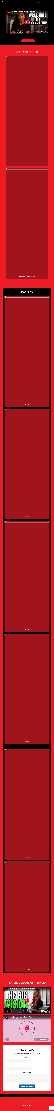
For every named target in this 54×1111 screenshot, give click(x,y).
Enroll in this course (27, 40)
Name (27, 1057)
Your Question (27, 1072)
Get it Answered (27, 1087)
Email (27, 1065)
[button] (40, 2)
